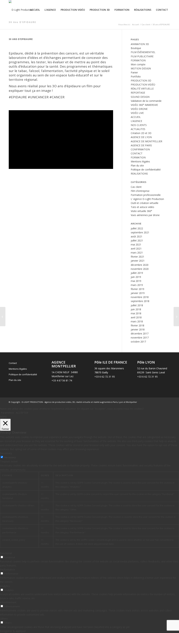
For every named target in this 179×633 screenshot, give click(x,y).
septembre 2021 (140, 232)
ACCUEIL (136, 117)
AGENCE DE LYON (141, 137)
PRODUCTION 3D (141, 80)
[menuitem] (35, 9)
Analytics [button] (5, 586)
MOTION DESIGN (141, 68)
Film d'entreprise (140, 191)
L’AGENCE (136, 121)
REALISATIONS (139, 173)
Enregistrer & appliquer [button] (13, 631)
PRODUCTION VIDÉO (143, 84)
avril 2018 (136, 317)
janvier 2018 (138, 329)
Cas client (136, 187)
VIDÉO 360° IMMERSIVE (144, 105)
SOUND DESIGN (140, 96)
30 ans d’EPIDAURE (22, 22)
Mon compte (138, 64)
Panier (134, 72)
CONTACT (136, 153)
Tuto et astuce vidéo (142, 207)
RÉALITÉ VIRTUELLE (142, 88)
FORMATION (138, 60)
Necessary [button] (6, 453)
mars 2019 (137, 285)
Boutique (136, 48)
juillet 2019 (137, 273)
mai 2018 (136, 313)
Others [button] (4, 618)
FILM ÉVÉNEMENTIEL (143, 52)
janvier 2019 (138, 293)
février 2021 (137, 256)
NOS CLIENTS (139, 125)
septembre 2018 (140, 301)
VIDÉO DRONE (139, 109)
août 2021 (136, 236)
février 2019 (137, 289)
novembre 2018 (140, 297)
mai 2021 (136, 244)
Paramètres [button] (7, 412)
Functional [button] (6, 553)
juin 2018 (136, 309)
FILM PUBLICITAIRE (142, 56)
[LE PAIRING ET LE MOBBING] (176, 316)
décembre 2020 (139, 264)
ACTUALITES (138, 129)
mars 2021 (137, 252)
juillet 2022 (137, 228)
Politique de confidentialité (146, 169)
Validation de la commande (146, 100)
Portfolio (136, 76)
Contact (13, 363)
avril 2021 (136, 248)
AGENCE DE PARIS (141, 145)
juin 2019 (136, 277)
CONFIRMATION (140, 149)
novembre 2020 (140, 269)
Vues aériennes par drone (145, 215)
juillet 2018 (137, 305)
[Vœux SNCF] (2, 316)
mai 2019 (136, 281)
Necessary (10, 457)
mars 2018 (137, 321)
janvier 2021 (138, 260)
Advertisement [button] (8, 602)
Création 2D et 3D (141, 133)
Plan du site (137, 165)
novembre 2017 (140, 337)
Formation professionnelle (146, 195)
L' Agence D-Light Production (147, 199)
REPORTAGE (138, 92)
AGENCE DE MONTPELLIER (146, 141)
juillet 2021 (137, 240)
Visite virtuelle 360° (141, 211)
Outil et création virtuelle (144, 203)
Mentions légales (140, 161)
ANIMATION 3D (140, 44)
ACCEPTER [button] (22, 412)
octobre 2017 (138, 341)
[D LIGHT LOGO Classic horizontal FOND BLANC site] (21, 9)
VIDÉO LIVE (137, 113)
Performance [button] (7, 569)
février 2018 (137, 325)
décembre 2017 (139, 333)
